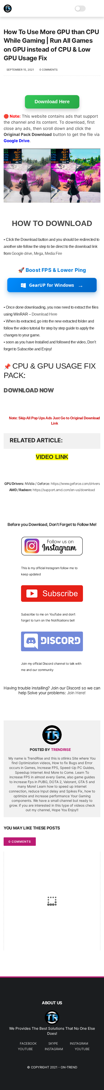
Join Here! (76, 692)
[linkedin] (46, 709)
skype (53, 1043)
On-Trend (69, 1067)
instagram (79, 1043)
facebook (28, 1043)
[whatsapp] (27, 709)
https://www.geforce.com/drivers (75, 483)
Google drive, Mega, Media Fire (37, 253)
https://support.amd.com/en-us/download (64, 490)
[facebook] (8, 709)
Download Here (52, 101)
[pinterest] (37, 709)
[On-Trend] (8, 11)
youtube (25, 1049)
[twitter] (17, 709)
